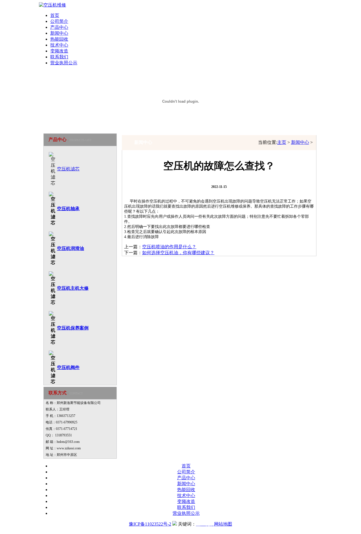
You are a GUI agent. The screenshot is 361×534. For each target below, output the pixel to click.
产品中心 (59, 27)
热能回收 (59, 39)
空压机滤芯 (68, 168)
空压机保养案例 (73, 328)
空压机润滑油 (70, 248)
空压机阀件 (68, 367)
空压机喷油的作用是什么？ (169, 246)
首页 (54, 15)
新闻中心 (300, 142)
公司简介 (59, 21)
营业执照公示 (63, 62)
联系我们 (59, 56)
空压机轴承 (68, 208)
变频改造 (59, 51)
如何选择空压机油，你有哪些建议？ (178, 252)
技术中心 (59, 45)
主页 (281, 142)
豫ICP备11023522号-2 (150, 524)
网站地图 (223, 524)
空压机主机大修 (73, 288)
